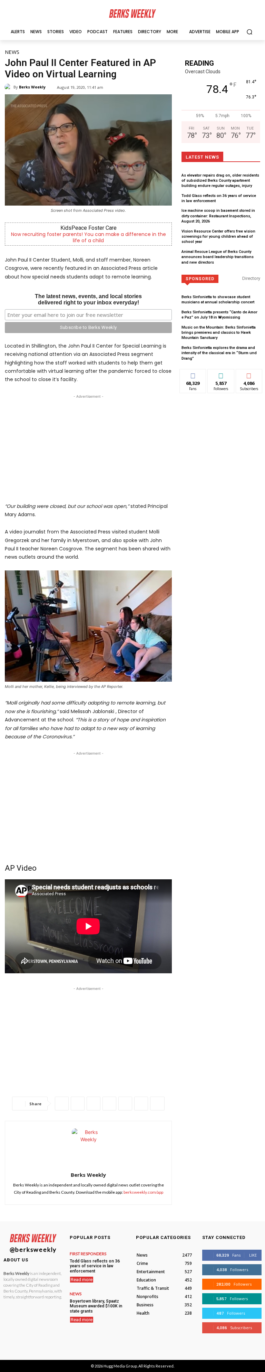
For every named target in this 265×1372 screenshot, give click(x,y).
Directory (251, 278)
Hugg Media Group (120, 1366)
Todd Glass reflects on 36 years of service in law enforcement (95, 1266)
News (12, 51)
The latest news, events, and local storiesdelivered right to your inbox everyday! (88, 299)
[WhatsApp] (93, 1103)
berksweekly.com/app (143, 1192)
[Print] (141, 1103)
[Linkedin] (109, 1103)
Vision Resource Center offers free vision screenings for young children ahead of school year (218, 236)
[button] (249, 31)
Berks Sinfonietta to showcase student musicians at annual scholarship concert (217, 299)
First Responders (88, 1254)
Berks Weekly (32, 86)
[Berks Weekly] (8, 87)
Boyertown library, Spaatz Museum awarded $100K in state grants (96, 1306)
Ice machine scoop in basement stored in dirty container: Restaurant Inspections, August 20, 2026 (218, 216)
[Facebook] (62, 1103)
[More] (157, 1103)
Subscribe (249, 374)
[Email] (125, 1103)
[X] (78, 1103)
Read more (81, 1279)
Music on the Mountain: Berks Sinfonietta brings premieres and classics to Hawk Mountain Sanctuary (218, 332)
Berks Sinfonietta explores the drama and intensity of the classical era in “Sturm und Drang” (219, 353)
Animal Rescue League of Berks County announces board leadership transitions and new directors (217, 257)
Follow (221, 374)
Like (193, 374)
